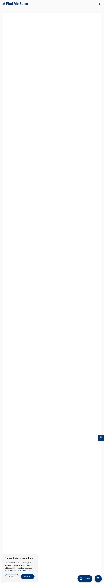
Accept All (27, 577)
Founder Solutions (69, 534)
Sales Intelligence (20, 524)
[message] (98, 578)
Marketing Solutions (70, 529)
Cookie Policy (24, 570)
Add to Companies (29, 185)
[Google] (7, 21)
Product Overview (20, 518)
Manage (12, 577)
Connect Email (19, 540)
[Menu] (99, 4)
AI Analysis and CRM (21, 529)
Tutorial (87, 578)
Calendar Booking (20, 545)
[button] (30, 290)
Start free (65, 572)
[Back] (97, 18)
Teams (15, 550)
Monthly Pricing (68, 577)
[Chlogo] (11, 21)
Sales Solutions (68, 524)
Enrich (53, 150)
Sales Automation (20, 534)
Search (52, 309)
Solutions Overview (70, 518)
